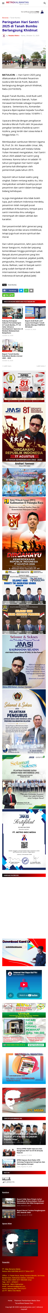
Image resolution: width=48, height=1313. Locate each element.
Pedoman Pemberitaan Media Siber (27, 1300)
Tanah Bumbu (15, 18)
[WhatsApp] (26, 290)
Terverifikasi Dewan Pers (24, 1303)
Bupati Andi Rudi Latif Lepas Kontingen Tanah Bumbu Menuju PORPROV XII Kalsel (35, 324)
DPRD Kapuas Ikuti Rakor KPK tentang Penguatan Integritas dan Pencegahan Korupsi (31, 1162)
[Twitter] (21, 290)
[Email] (31, 290)
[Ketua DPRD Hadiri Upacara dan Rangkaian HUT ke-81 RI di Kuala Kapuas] (8, 1152)
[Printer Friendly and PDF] (8, 295)
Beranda (5, 18)
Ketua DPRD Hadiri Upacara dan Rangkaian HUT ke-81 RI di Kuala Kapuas (30, 1151)
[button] (3, 3)
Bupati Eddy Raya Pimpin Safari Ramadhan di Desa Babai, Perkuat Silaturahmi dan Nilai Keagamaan (30, 1201)
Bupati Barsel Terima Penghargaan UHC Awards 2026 (31, 1211)
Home (10, 1300)
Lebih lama (41, 366)
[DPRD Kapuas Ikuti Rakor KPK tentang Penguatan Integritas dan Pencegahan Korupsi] (8, 1163)
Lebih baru (7, 366)
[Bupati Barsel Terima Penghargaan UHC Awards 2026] (8, 1213)
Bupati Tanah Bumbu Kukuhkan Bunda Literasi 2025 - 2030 (12, 356)
